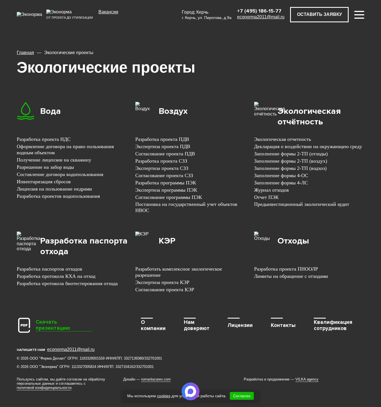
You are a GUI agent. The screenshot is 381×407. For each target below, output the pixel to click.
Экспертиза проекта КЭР (162, 282)
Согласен (241, 396)
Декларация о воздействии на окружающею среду (308, 146)
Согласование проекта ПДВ (165, 153)
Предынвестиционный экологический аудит (301, 204)
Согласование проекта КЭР (164, 289)
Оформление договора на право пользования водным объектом (65, 149)
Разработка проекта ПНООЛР (286, 269)
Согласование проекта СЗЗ (164, 175)
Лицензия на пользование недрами (54, 189)
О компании (153, 325)
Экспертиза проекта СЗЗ (161, 168)
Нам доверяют (196, 325)
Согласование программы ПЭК (168, 197)
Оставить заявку (319, 14)
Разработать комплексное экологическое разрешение (178, 272)
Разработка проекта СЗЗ (161, 161)
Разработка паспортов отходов (49, 269)
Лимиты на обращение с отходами (291, 276)
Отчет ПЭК (266, 197)
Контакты (283, 325)
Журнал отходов (271, 190)
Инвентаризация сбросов (44, 181)
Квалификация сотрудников (333, 325)
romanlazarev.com (156, 379)
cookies (163, 396)
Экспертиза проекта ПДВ (162, 146)
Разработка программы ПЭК (165, 183)
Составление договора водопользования (60, 174)
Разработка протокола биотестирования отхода (67, 283)
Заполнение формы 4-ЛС (281, 183)
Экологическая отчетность (282, 139)
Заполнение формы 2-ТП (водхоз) (290, 168)
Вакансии (108, 11)
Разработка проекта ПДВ (162, 139)
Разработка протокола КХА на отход (56, 276)
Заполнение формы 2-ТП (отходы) (291, 153)
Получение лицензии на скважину (54, 160)
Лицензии (240, 325)
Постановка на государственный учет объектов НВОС (186, 207)
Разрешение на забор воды (45, 167)
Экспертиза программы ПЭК (166, 190)
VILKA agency (307, 379)
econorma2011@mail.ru (260, 17)
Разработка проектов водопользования (58, 196)
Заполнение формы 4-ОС (281, 175)
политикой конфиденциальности (44, 388)
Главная (25, 52)
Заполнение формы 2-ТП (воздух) (290, 161)
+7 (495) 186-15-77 (259, 10)
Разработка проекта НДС (44, 139)
